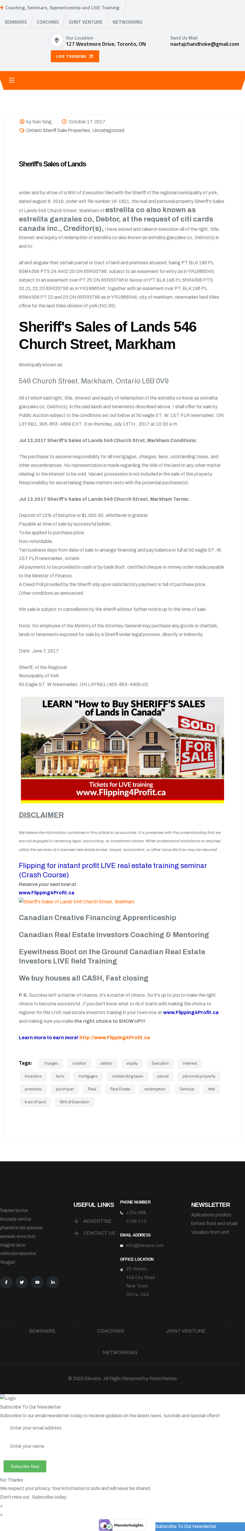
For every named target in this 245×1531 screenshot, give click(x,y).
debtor (106, 1063)
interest (190, 1063)
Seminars (15, 21)
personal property (199, 1076)
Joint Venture (86, 21)
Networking (128, 21)
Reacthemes (163, 1378)
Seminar (187, 1089)
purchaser (65, 1089)
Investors (33, 1076)
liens (60, 1076)
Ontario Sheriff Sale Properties (58, 130)
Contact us (99, 1233)
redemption (155, 1089)
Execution (160, 1063)
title (212, 1089)
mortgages (88, 1076)
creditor (79, 1063)
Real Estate (120, 1089)
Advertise (97, 1221)
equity (132, 1063)
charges (51, 1063)
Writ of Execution (74, 1101)
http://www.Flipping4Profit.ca (114, 1037)
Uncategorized (108, 130)
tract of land (35, 1101)
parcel (163, 1076)
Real (92, 1089)
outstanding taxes (127, 1076)
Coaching (48, 21)
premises (33, 1089)
